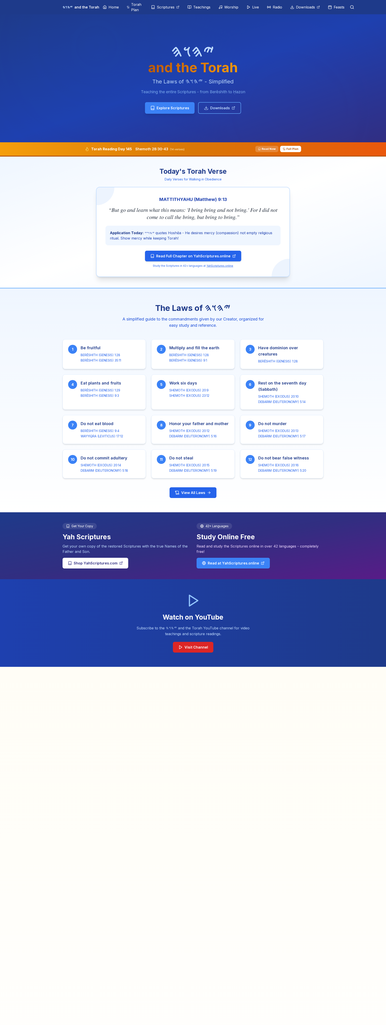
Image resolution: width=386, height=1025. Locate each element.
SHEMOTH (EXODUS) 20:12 (189, 431)
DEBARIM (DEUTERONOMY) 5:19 (193, 470)
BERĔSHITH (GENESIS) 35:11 (101, 360)
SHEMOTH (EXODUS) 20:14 (101, 465)
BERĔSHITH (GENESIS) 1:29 (100, 390)
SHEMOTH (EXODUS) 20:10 (278, 396)
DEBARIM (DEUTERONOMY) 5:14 (282, 402)
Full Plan (292, 149)
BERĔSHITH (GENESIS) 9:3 (100, 395)
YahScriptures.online (219, 265)
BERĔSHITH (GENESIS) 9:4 (100, 431)
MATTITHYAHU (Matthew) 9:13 (193, 199)
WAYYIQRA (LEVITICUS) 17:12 (102, 436)
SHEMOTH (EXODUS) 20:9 (189, 390)
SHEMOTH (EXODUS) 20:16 (278, 465)
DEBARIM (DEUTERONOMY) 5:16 (193, 436)
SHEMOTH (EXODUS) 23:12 (189, 395)
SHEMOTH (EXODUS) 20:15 (189, 465)
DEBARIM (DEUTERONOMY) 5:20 (282, 470)
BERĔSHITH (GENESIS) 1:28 (100, 355)
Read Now (269, 149)
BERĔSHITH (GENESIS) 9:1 (188, 360)
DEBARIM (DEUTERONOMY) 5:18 (104, 470)
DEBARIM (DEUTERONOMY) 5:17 (282, 436)
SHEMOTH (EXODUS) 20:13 (278, 431)
